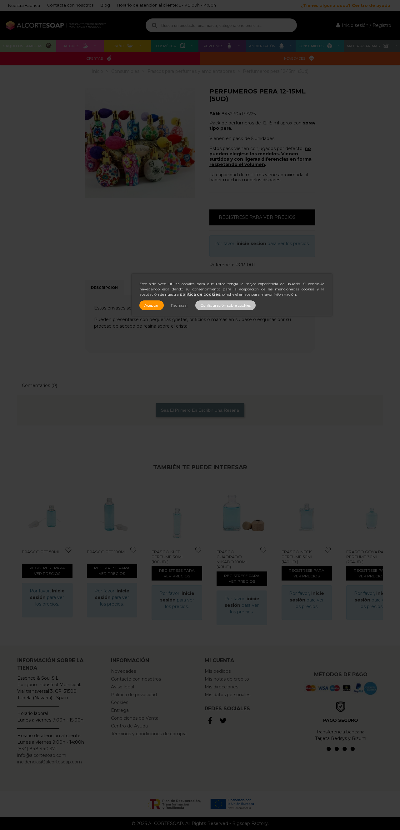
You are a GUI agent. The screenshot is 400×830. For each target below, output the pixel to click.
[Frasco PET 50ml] (47, 513)
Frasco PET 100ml (107, 551)
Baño (118, 46)
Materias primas (363, 46)
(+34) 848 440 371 (37, 749)
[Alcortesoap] (56, 25)
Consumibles (311, 46)
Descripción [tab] (104, 287)
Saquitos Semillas (22, 46)
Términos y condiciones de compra (149, 734)
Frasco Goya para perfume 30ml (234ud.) (367, 557)
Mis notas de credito (227, 679)
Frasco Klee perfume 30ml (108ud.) (168, 557)
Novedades (295, 59)
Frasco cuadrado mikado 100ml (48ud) (232, 559)
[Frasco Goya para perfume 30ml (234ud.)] (371, 513)
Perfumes (213, 46)
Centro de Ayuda (129, 726)
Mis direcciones (221, 687)
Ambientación (262, 46)
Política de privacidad (134, 694)
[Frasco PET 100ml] (112, 513)
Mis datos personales (227, 694)
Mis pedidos (218, 671)
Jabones (71, 46)
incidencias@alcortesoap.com (49, 762)
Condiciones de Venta (134, 718)
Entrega (120, 710)
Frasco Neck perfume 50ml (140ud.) (297, 557)
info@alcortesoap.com (41, 755)
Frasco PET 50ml (41, 551)
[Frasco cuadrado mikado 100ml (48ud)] (241, 513)
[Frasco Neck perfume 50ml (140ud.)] (306, 513)
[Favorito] (68, 550)
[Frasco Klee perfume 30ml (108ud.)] (176, 513)
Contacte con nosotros (136, 679)
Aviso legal (122, 687)
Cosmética (166, 46)
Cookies (119, 702)
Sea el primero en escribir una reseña (200, 410)
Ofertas (95, 59)
